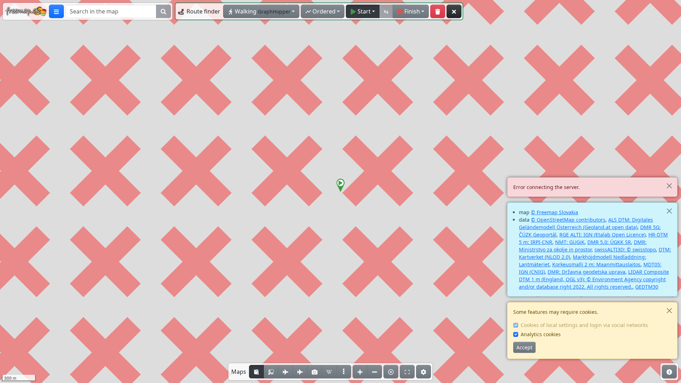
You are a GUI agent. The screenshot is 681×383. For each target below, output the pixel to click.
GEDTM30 (646, 286)
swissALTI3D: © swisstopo (625, 249)
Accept (524, 347)
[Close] (669, 185)
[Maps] (343, 371)
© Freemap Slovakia (554, 212)
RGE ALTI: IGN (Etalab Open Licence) (602, 234)
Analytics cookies (541, 334)
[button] (340, 185)
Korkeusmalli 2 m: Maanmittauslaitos (596, 264)
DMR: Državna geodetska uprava (586, 271)
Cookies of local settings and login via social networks (584, 325)
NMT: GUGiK (570, 242)
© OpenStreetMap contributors (568, 219)
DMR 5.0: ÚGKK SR (609, 242)
